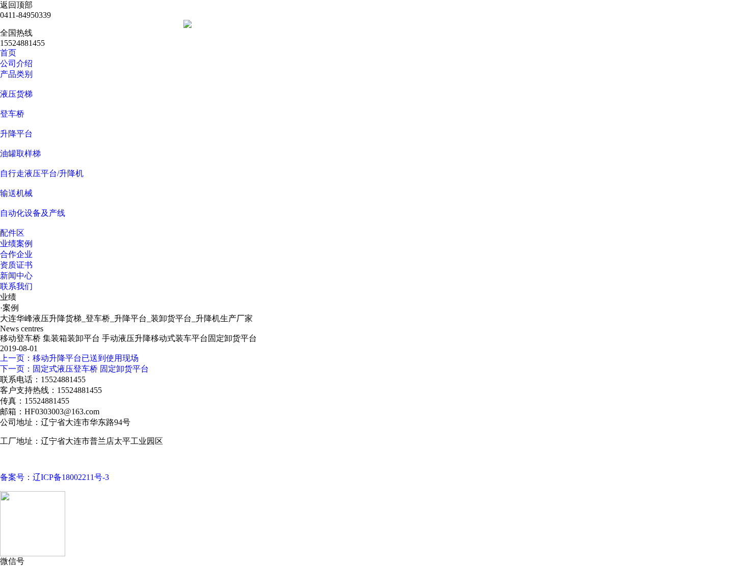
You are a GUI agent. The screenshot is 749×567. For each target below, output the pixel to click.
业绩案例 (16, 243)
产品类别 (16, 74)
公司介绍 (16, 63)
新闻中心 (16, 275)
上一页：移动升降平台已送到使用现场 (69, 358)
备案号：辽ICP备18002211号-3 (54, 477)
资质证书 (16, 265)
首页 (8, 52)
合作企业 (16, 254)
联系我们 (16, 286)
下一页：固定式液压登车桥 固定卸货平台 (74, 368)
